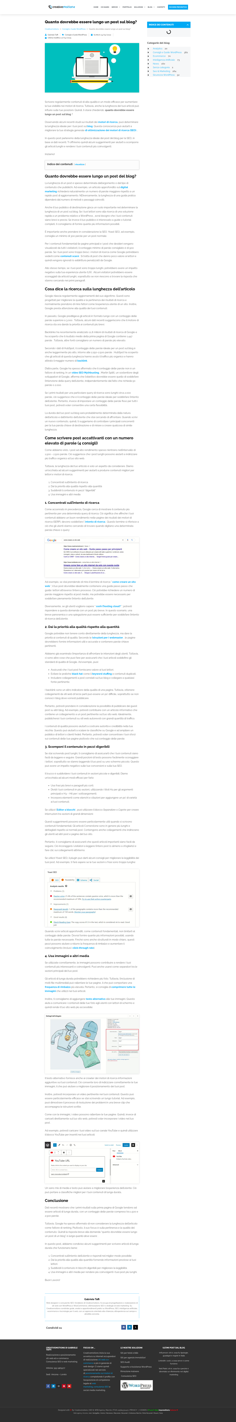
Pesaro (156, 1413)
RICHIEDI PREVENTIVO (178, 7)
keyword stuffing (102, 673)
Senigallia (96, 1413)
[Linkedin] (53, 1386)
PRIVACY (133, 1410)
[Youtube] (69, 1386)
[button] (123, 1327)
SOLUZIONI (138, 7)
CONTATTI (161, 7)
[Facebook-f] (48, 1386)
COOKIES (143, 1410)
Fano (161, 1413)
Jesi (90, 1413)
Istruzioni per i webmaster (107, 637)
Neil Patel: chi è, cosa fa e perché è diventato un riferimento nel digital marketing (174, 1372)
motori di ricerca (108, 122)
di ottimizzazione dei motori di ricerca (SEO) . (111, 130)
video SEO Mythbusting (85, 372)
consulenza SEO (101, 1387)
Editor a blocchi (66, 809)
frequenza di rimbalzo (58, 987)
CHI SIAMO (105, 7)
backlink (82, 360)
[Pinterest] (64, 1386)
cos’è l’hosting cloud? (108, 606)
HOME (96, 7)
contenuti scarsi (69, 256)
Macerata (117, 1413)
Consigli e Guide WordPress (74, 29)
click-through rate (83, 947)
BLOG (150, 7)
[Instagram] (59, 1386)
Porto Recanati (147, 1413)
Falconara (109, 1413)
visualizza (79, 164)
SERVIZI (115, 7)
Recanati (124, 1413)
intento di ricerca (95, 521)
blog (90, 126)
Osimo (102, 1413)
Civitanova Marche (135, 1413)
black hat (77, 673)
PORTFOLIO (127, 7)
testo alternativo (95, 998)
